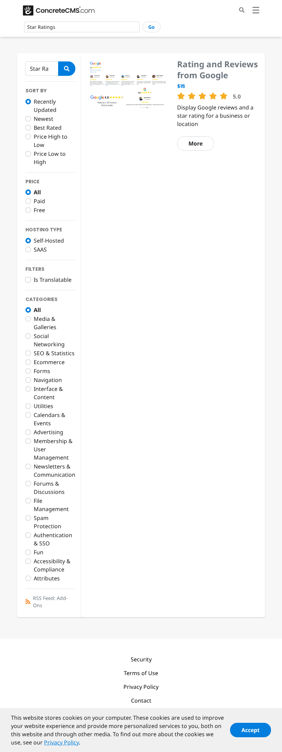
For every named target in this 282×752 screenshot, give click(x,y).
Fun (38, 552)
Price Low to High (50, 158)
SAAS (40, 249)
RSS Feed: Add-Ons (50, 602)
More (195, 143)
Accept (250, 730)
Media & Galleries (45, 323)
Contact (141, 700)
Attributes (47, 578)
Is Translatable (53, 280)
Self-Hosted (49, 240)
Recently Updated (45, 106)
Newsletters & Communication (54, 470)
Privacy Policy (141, 687)
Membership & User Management (53, 449)
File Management (51, 505)
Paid (39, 201)
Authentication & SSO (53, 539)
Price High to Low (50, 141)
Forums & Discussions (49, 488)
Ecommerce (49, 362)
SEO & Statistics (54, 353)
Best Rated (48, 127)
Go (151, 27)
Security (141, 659)
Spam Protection (47, 522)
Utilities (43, 406)
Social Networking (49, 340)
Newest (43, 119)
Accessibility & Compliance (52, 565)
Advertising (48, 432)
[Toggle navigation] (255, 11)
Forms (42, 371)
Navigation (48, 380)
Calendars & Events (49, 419)
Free (39, 210)
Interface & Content (48, 393)
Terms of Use (141, 673)
